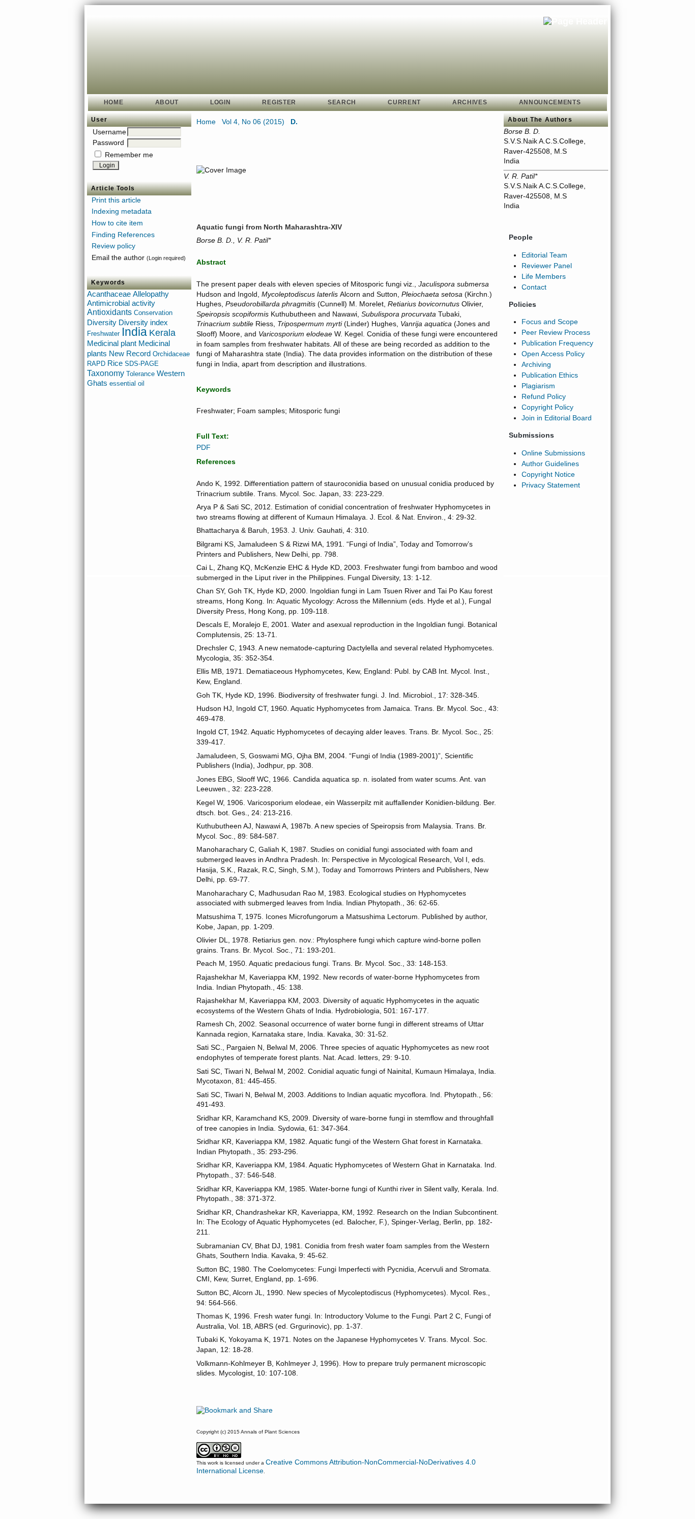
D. (294, 122)
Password (108, 142)
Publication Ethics (550, 375)
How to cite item (117, 223)
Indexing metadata (122, 211)
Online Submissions (553, 453)
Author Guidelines (550, 464)
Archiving (536, 364)
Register (279, 102)
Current (404, 102)
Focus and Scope (550, 322)
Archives (469, 102)
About (167, 102)
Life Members (544, 276)
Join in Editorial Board (557, 418)
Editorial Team (544, 255)
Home (114, 102)
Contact (534, 287)
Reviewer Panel (547, 266)
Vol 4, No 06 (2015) (253, 122)
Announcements (550, 102)
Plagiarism (538, 386)
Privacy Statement (551, 485)
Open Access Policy (553, 354)
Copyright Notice (548, 474)
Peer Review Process (556, 332)
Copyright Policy (547, 407)
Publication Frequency (557, 343)
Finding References (123, 235)
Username (109, 132)
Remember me (129, 155)
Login (220, 102)
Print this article (116, 200)
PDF (203, 447)
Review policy (113, 246)
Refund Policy (544, 396)
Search (342, 102)
